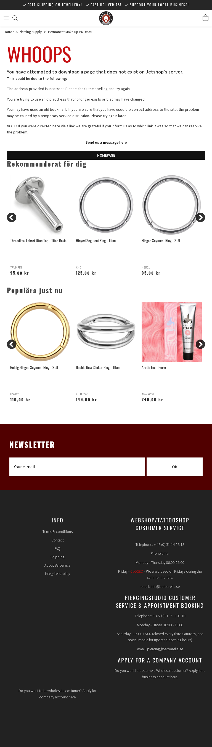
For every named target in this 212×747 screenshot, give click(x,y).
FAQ (57, 548)
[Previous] (11, 217)
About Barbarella (57, 565)
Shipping (57, 557)
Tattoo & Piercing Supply (23, 32)
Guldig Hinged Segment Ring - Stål (34, 367)
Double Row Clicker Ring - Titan (98, 367)
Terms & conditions (58, 532)
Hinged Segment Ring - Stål (161, 240)
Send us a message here (106, 142)
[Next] (200, 217)
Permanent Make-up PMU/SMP (71, 32)
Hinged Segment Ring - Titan (96, 240)
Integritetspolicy (57, 574)
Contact (57, 540)
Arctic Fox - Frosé (154, 367)
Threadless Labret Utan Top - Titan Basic (38, 240)
